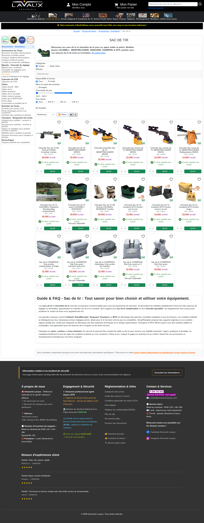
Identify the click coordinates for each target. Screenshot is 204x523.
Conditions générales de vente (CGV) (121, 401)
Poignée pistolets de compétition (16, 142)
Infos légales (110, 405)
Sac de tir (6, 74)
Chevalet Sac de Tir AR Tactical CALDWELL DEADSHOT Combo (105, 207)
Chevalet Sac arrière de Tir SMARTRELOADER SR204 (132, 150)
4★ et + (51, 102)
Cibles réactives (9, 91)
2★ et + (75, 102)
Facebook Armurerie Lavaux (161, 432)
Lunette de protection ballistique (16, 62)
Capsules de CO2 (9, 82)
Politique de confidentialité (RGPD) (120, 410)
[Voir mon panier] (116, 5)
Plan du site (110, 414)
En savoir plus (98, 53)
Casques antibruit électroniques (15, 58)
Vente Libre (55, 66)
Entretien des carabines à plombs (16, 115)
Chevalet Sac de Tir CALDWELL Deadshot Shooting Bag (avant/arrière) (48, 208)
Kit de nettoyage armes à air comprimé (14, 112)
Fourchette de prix (44, 90)
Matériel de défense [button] (36, 19)
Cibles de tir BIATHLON (12, 99)
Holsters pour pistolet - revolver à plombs (16, 121)
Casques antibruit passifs (13, 60)
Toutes (41, 66)
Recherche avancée (156, 8)
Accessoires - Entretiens (109, 31)
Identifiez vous (78, 8)
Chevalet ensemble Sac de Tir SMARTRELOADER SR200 (104, 151)
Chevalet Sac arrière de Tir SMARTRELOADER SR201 (160, 150)
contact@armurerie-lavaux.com (163, 398)
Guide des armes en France (117, 396)
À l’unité (51, 81)
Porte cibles (7, 101)
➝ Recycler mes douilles (74, 437)
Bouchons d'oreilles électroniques (16, 53)
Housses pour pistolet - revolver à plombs (16, 125)
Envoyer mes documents (116, 423)
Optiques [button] (131, 19)
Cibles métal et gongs (11, 96)
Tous (41, 81)
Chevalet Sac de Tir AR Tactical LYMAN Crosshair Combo (49, 150)
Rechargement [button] (142, 19)
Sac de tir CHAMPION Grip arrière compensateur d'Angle (49, 264)
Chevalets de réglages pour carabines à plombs (14, 71)
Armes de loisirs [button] (53, 19)
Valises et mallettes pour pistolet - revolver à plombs (16, 130)
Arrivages (43, 87)
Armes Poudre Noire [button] (103, 19)
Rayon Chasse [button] (119, 19)
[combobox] (119, 74)
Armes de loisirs (89, 31)
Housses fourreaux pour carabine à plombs (17, 136)
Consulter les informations (167, 373)
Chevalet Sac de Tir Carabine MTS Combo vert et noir (133, 207)
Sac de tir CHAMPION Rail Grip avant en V (133, 263)
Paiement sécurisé (116, 434)
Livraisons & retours (116, 438)
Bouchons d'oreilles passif (13, 55)
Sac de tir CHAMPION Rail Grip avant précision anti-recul (76, 264)
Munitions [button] (154, 19)
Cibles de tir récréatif (11, 94)
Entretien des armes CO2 (13, 109)
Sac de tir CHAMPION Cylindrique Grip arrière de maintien (105, 264)
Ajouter (52, 171)
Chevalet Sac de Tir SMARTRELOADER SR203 (76, 150)
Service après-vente (116, 443)
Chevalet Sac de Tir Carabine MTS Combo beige (189, 207)
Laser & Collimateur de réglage (15, 76)
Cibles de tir (7, 89)
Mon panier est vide (125, 8)
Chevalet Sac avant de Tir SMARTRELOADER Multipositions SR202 (189, 150)
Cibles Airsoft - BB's (10, 87)
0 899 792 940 (156, 392)
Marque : (40, 69)
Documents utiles (112, 418)
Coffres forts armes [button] (168, 19)
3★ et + (63, 102)
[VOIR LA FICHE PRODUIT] (46, 122)
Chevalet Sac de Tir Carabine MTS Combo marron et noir (161, 207)
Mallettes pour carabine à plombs (16, 133)
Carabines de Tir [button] (85, 19)
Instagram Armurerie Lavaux (161, 438)
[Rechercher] (200, 4)
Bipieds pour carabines (12, 67)
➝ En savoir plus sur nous (33, 401)
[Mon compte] (68, 5)
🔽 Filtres (62, 114)
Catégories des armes (114, 392)
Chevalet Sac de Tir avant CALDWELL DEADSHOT (76, 207)
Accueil (76, 31)
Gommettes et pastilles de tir (14, 103)
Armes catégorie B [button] (69, 19)
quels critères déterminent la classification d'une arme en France (164, 352)
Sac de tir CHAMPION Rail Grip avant (161, 263)
